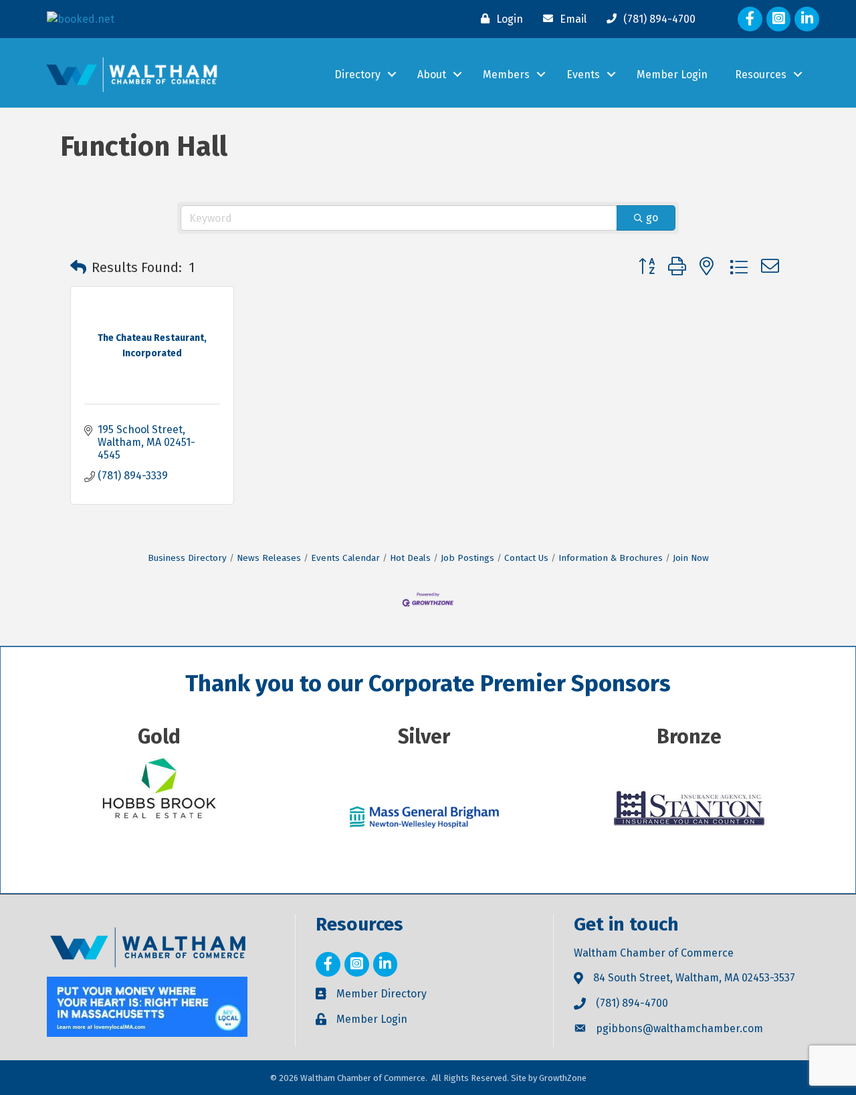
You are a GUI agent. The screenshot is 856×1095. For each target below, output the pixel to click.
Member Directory (381, 993)
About (431, 74)
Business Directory (187, 558)
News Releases (269, 558)
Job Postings (467, 558)
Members (506, 74)
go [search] (652, 217)
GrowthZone (562, 1078)
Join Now (691, 558)
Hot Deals (410, 558)
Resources (760, 74)
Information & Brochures (610, 558)
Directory (357, 74)
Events (583, 74)
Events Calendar (345, 558)
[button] (78, 267)
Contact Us (526, 558)
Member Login (672, 74)
